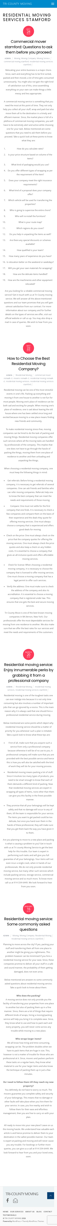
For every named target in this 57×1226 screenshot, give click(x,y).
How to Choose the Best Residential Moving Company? (28, 364)
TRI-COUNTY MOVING (13, 1218)
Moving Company (28, 58)
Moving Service (43, 58)
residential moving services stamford (31, 690)
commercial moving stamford (16, 61)
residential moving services (17, 381)
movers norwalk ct (21, 378)
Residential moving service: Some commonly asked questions (28, 924)
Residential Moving (24, 375)
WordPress (16, 1221)
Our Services (16, 1211)
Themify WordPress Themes (33, 1221)
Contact (48, 1211)
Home (5, 1211)
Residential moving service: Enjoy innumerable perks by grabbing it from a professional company (28, 672)
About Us (30, 1211)
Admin (8, 58)
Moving (17, 58)
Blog (39, 1211)
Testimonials (9, 1215)
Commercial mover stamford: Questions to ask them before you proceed (28, 47)
